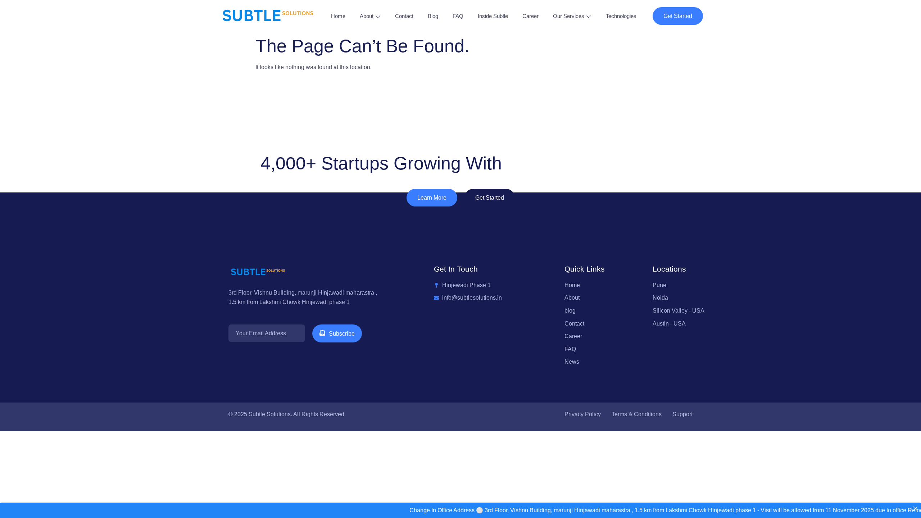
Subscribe (342, 334)
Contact (404, 16)
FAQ (458, 16)
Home (338, 16)
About (366, 16)
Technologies (621, 16)
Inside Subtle (493, 16)
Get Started (677, 16)
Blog (433, 16)
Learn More (431, 198)
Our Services (568, 16)
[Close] (915, 508)
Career (530, 16)
